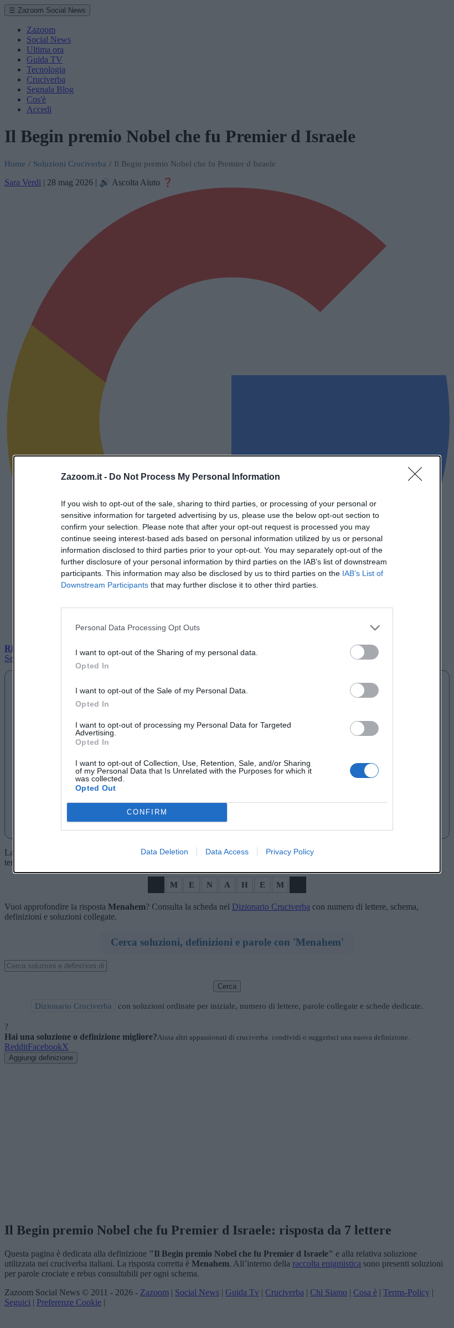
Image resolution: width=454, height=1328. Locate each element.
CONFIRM (147, 812)
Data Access (227, 851)
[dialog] (227, 664)
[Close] (418, 477)
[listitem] (227, 628)
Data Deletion (164, 851)
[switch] (364, 652)
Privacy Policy (290, 851)
